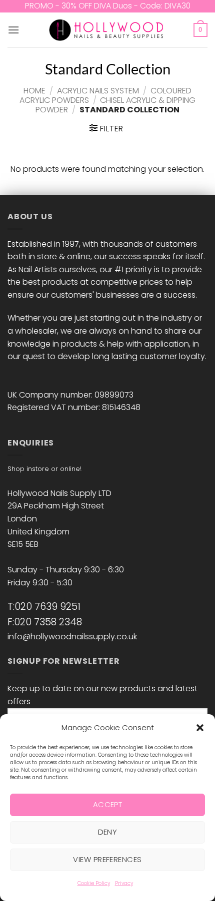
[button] (200, 728)
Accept (107, 804)
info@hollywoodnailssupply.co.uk (72, 636)
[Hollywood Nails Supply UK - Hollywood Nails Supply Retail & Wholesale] (107, 29)
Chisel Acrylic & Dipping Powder (116, 104)
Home (35, 90)
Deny (108, 832)
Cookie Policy (94, 883)
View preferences (107, 859)
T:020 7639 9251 (44, 606)
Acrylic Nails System (98, 90)
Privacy (124, 883)
